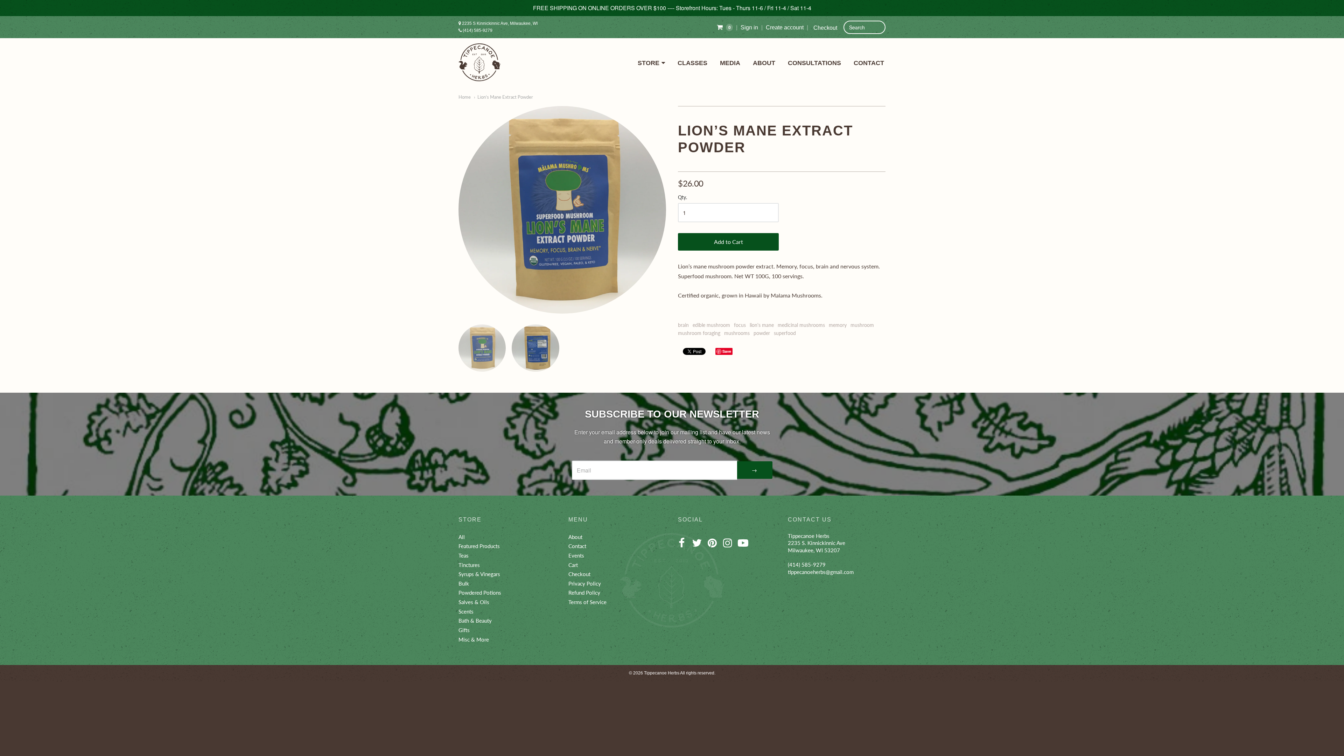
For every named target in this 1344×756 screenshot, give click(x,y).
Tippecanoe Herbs (661, 673)
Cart (573, 565)
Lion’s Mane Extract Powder (505, 97)
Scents (466, 611)
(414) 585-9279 (477, 30)
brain (683, 325)
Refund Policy (584, 592)
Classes (692, 62)
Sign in (749, 27)
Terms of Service (587, 602)
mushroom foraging (699, 333)
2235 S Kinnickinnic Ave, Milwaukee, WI (499, 23)
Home (464, 97)
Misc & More (473, 639)
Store (648, 62)
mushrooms (737, 333)
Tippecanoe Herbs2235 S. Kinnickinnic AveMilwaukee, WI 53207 (816, 543)
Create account (785, 27)
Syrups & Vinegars (479, 574)
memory (838, 325)
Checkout (825, 28)
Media (730, 62)
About (764, 62)
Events (576, 555)
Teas (463, 555)
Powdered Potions (479, 592)
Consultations (814, 62)
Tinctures (469, 565)
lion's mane (762, 325)
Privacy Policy (584, 583)
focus (740, 325)
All (461, 537)
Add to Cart (728, 241)
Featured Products (479, 546)
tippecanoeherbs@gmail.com (821, 572)
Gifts (464, 630)
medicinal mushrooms (801, 325)
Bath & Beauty (475, 620)
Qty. (682, 197)
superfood (785, 333)
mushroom (862, 325)
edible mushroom (711, 325)
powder (762, 333)
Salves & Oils (473, 602)
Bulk (463, 583)
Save (726, 351)
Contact (869, 62)
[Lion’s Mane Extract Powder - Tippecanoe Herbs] (562, 210)
